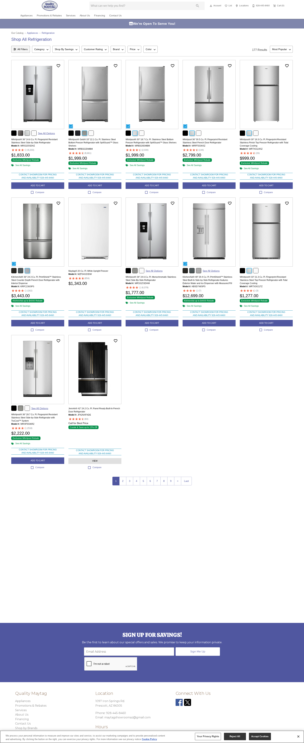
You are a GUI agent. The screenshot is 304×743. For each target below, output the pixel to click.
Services (70, 15)
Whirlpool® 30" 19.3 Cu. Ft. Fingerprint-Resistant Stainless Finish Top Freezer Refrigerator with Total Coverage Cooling (264, 142)
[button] (211, 6)
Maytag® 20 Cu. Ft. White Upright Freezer (88, 271)
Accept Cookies (259, 736)
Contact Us (115, 15)
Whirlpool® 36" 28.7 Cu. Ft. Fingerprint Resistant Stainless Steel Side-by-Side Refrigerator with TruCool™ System (34, 417)
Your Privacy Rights (208, 736)
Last (186, 481)
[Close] (298, 736)
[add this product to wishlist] (58, 66)
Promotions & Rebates (49, 15)
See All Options (46, 133)
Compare (39, 192)
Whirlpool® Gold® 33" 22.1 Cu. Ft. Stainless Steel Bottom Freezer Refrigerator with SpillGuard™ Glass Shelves (93, 142)
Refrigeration (48, 33)
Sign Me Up (197, 651)
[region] (152, 737)
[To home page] (50, 6)
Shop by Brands (26, 728)
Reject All (235, 736)
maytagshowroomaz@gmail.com (127, 717)
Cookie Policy (149, 739)
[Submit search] (197, 6)
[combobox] (41, 49)
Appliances (26, 15)
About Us (85, 15)
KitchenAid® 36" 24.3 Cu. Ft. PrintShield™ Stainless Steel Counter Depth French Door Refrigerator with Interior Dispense (36, 280)
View (94, 461)
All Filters (22, 49)
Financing (99, 15)
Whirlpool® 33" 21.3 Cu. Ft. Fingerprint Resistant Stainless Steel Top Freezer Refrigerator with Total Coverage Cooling (263, 280)
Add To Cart (38, 185)
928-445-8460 (116, 713)
